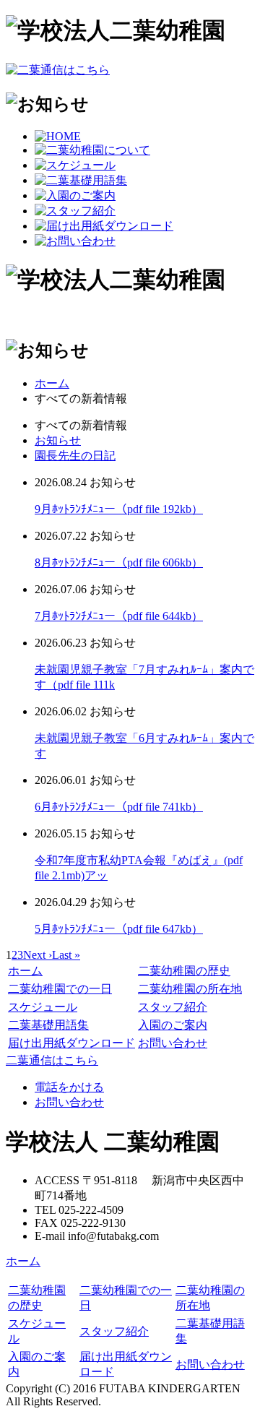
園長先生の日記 (75, 455)
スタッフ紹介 (172, 1007)
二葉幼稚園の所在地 (190, 989)
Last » (66, 955)
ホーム (52, 383)
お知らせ (58, 440)
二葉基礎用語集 (48, 1025)
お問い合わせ (172, 1043)
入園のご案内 (172, 1025)
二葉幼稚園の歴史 (184, 971)
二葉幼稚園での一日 (60, 989)
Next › (37, 955)
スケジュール (42, 1007)
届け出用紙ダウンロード (71, 1043)
